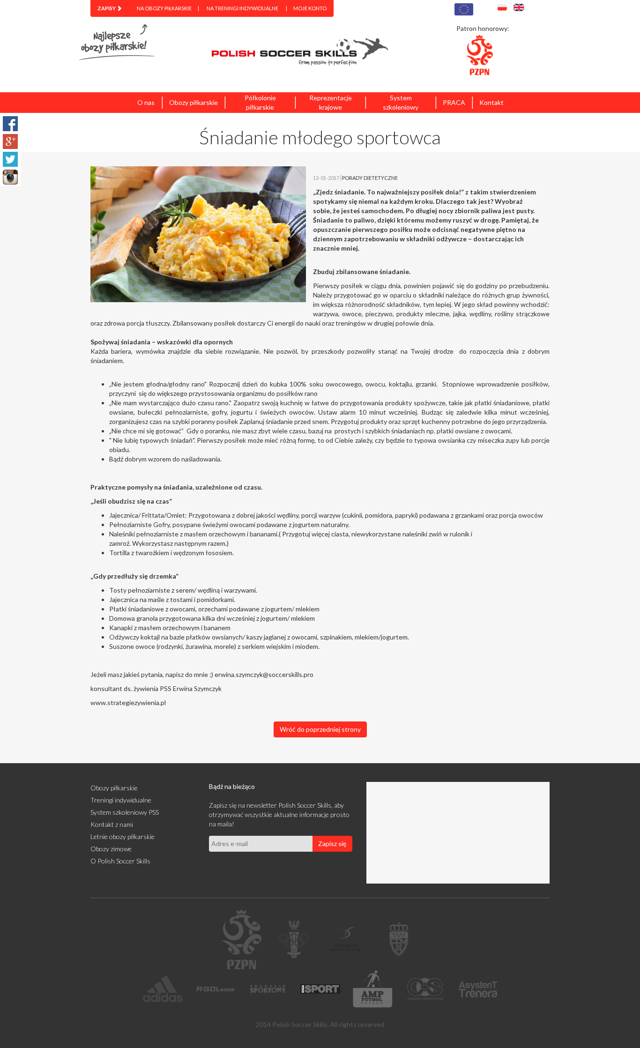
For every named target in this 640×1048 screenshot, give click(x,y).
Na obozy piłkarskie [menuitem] (164, 8)
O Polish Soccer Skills (120, 861)
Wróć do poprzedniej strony (320, 729)
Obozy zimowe (111, 849)
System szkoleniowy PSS (124, 812)
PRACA (454, 102)
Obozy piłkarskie (193, 102)
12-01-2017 (326, 178)
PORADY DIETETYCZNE (370, 178)
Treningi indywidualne (120, 800)
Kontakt (491, 102)
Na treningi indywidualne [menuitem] (242, 8)
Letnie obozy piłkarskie (122, 836)
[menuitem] (109, 8)
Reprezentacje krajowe (330, 102)
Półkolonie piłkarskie (260, 102)
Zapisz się (332, 843)
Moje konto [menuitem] (310, 8)
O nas (146, 102)
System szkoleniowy (400, 102)
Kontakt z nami (111, 824)
